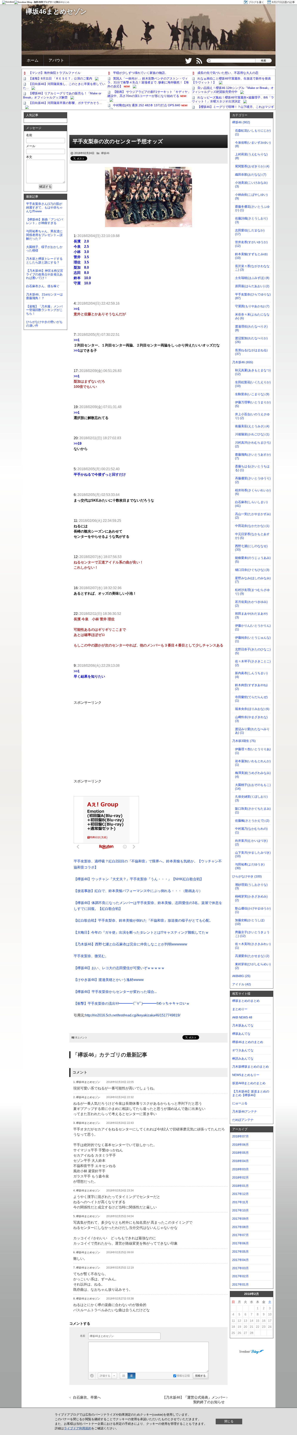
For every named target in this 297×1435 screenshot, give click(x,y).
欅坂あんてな (241, 1033)
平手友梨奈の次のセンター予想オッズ (118, 141)
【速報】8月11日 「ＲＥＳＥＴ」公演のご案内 (60, 78)
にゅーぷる (239, 1103)
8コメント (81, 1037)
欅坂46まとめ (62, 2)
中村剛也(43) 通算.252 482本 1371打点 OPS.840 (146, 105)
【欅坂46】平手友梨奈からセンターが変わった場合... (115, 992)
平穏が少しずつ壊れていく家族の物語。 (140, 73)
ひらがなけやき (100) (247, 876)
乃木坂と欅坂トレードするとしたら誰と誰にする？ (44, 260)
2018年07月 (240, 1136)
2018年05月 (240, 1152)
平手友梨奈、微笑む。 (91, 956)
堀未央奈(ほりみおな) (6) (252, 709)
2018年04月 (240, 1161)
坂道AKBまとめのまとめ (248, 1083)
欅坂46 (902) (241, 122)
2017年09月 (240, 1218)
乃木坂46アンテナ (244, 1111)
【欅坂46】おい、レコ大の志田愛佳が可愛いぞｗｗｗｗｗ (119, 968)
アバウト (56, 60)
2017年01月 (240, 1284)
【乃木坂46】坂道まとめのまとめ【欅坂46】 (250, 1093)
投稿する (200, 1375)
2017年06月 (240, 1243)
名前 (82, 1335)
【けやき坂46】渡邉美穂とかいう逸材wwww (109, 980)
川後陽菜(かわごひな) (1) (252, 434)
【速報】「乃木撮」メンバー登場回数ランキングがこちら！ (44, 310)
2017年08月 (240, 1227)
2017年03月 (240, 1268)
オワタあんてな (243, 1050)
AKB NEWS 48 (242, 1017)
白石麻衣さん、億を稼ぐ (43, 286)
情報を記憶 (183, 1375)
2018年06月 (240, 1144)
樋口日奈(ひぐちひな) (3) (252, 570)
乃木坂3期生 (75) (244, 741)
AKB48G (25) (241, 976)
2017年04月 (240, 1260)
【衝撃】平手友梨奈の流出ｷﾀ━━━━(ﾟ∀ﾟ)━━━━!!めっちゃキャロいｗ (132, 1003)
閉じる (229, 1421)
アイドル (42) (241, 984)
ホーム (32, 60)
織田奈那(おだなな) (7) (250, 174)
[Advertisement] (148, 124)
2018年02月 (240, 1177)
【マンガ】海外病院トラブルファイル (54, 73)
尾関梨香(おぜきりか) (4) (252, 166)
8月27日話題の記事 (283, 2)
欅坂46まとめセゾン (56, 11)
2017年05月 (240, 1251)
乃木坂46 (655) (242, 362)
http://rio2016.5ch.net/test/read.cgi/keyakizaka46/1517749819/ (132, 1015)
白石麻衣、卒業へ (87, 1397)
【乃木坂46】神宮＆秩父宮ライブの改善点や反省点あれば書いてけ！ (44, 274)
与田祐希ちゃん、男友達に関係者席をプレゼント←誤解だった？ (44, 234)
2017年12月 (240, 1194)
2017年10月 (240, 1210)
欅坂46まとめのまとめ (247, 1042)
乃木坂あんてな (243, 1025)
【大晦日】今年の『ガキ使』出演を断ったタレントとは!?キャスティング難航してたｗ (141, 932)
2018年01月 (240, 1185)
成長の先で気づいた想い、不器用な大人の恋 (227, 73)
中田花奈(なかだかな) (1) (252, 526)
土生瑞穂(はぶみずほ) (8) (252, 278)
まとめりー (239, 1009)
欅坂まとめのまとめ (246, 1000)
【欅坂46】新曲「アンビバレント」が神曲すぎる (44, 221)
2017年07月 (240, 1235)
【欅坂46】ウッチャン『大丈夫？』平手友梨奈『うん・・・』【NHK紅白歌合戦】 (139, 879)
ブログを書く (256, 2)
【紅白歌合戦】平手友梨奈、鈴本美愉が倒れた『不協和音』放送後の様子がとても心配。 (143, 920)
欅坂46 (105, 153)
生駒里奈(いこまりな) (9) (252, 394)
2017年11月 (240, 1202)
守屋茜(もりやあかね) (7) (252, 306)
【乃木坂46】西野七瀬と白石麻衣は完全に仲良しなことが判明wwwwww (131, 944)
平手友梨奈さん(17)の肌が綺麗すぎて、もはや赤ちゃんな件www (44, 207)
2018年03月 (240, 1169)
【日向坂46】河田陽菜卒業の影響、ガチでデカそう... (65, 103)
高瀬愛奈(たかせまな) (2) (252, 956)
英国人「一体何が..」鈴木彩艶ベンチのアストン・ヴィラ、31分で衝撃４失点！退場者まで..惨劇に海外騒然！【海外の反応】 (148, 82)
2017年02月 (240, 1276)
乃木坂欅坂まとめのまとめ (250, 1066)
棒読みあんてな (243, 1058)
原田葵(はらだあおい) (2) (252, 286)
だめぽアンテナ (243, 1119)
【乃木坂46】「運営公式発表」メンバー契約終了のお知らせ (193, 1400)
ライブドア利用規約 (77, 1428)
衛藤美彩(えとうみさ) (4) (252, 426)
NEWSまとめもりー (245, 1075)
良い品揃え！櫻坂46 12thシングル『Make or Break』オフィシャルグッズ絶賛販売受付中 (233, 89)
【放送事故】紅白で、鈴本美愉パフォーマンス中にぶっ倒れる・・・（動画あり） (138, 891)
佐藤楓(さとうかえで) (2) (252, 820)
